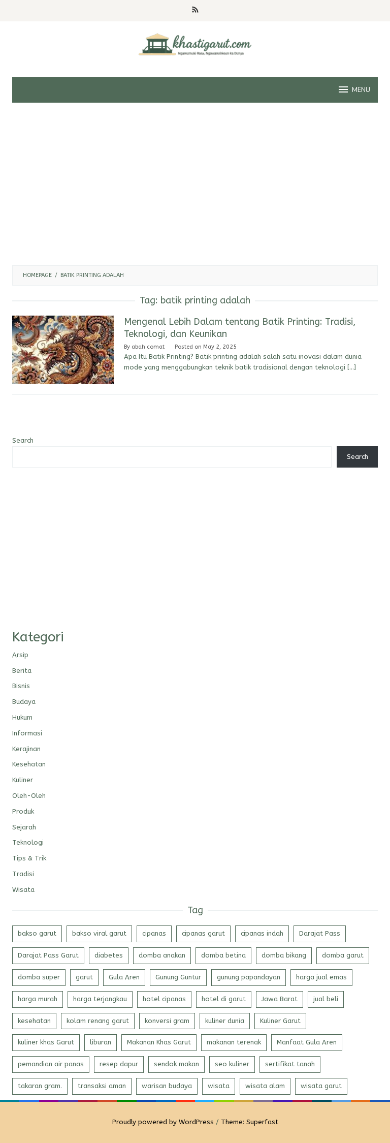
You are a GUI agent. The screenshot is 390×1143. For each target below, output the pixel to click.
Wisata (23, 889)
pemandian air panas (51, 1064)
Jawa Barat (280, 999)
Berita (21, 670)
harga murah (37, 999)
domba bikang (284, 955)
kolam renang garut (98, 1021)
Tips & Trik (29, 858)
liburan (100, 1042)
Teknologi (28, 842)
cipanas (154, 933)
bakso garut (37, 933)
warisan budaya (167, 1086)
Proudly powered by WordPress (163, 1122)
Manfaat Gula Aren (307, 1042)
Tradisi (23, 874)
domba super (39, 977)
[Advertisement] (195, 184)
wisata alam (265, 1086)
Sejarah (24, 827)
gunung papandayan (248, 977)
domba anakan (162, 955)
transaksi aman (102, 1086)
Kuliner (22, 780)
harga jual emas (321, 977)
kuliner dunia (224, 1021)
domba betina (223, 955)
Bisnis (21, 686)
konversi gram (167, 1021)
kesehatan (34, 1021)
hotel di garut (224, 999)
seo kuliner (232, 1064)
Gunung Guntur (178, 977)
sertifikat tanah (290, 1064)
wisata (219, 1086)
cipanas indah (262, 933)
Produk (23, 811)
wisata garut (321, 1086)
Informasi (27, 733)
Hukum (22, 717)
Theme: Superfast (249, 1122)
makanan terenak (234, 1042)
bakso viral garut (99, 933)
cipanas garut (203, 933)
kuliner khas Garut (46, 1042)
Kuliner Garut (280, 1021)
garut (84, 977)
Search (23, 440)
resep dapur (119, 1064)
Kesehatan (29, 764)
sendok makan (176, 1064)
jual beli (325, 999)
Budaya (24, 701)
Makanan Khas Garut (159, 1042)
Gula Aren (124, 977)
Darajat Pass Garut (48, 955)
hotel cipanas (164, 999)
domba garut (343, 955)
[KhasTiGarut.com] (194, 43)
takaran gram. (40, 1086)
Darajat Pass (319, 933)
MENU (361, 90)
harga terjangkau (100, 999)
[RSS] (195, 10)
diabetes (108, 955)
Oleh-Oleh (29, 795)
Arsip (20, 655)
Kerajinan (26, 749)
